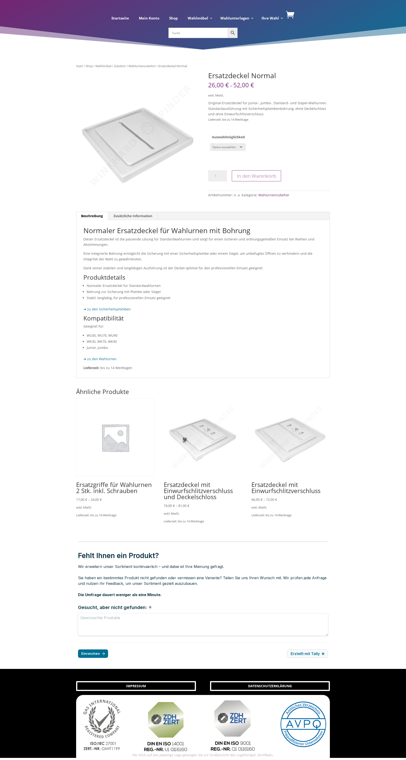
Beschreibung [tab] (92, 216)
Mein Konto (149, 18)
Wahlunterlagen (234, 18)
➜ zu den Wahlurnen (100, 359)
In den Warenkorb (256, 176)
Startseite (120, 18)
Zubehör (120, 66)
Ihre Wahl (270, 18)
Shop (173, 18)
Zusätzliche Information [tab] (132, 216)
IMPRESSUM (136, 686)
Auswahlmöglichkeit (228, 137)
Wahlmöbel (198, 18)
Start (79, 66)
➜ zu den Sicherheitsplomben (107, 309)
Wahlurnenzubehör (142, 66)
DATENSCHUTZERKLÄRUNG (270, 686)
